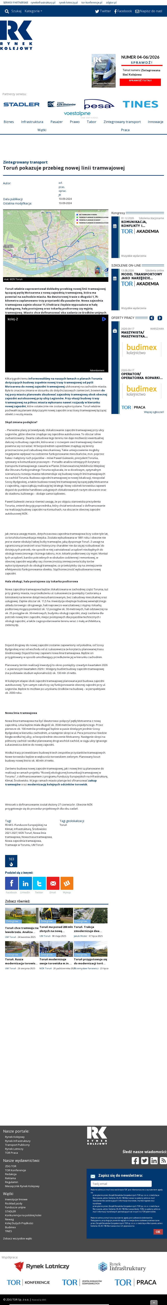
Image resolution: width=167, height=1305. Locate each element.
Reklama (10, 1178)
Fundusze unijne (15, 1207)
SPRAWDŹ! (142, 62)
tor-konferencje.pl (91, 2)
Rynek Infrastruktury (18, 1141)
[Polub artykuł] (11, 885)
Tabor (91, 122)
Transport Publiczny (17, 1145)
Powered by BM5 (39, 1299)
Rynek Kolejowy (15, 1137)
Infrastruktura (32, 122)
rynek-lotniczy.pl (68, 2)
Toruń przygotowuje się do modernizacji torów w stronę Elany (90, 963)
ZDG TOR (10, 1166)
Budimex (10, 1227)
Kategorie (32, 11)
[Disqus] (56, 1045)
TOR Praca (11, 1153)
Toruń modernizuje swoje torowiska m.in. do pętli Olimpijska (54, 963)
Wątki (41, 130)
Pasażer (57, 122)
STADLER (10, 1211)
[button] (152, 324)
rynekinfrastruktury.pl (43, 2)
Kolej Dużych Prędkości (19, 1223)
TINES (8, 1231)
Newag (9, 1219)
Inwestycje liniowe (16, 1199)
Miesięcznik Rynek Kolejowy (22, 1186)
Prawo (75, 122)
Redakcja (10, 1174)
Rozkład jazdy (13, 1203)
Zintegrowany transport (122, 122)
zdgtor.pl (111, 2)
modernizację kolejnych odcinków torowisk (57, 784)
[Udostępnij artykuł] (25, 885)
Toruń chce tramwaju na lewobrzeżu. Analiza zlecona (21, 932)
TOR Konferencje (15, 1170)
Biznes (9, 122)
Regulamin (11, 1182)
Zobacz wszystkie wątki (17, 1238)
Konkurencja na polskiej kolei (23, 1215)
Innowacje (155, 122)
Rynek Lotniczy (14, 1149)
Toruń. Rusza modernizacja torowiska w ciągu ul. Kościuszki (21, 963)
